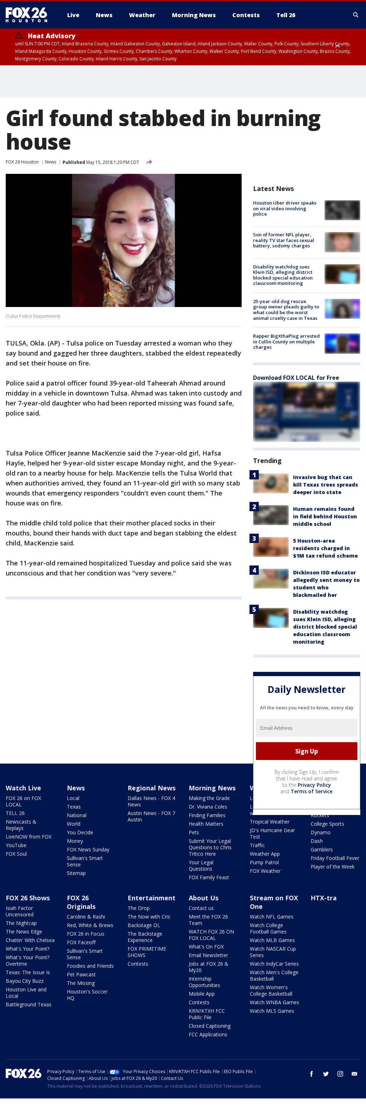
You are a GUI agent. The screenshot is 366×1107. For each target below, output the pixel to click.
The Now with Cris (149, 916)
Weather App (265, 853)
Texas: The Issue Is (28, 972)
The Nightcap (21, 923)
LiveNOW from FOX (28, 836)
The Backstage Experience (145, 937)
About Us (203, 898)
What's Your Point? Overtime (27, 960)
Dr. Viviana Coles (208, 806)
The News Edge (24, 931)
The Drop (139, 908)
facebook (311, 1074)
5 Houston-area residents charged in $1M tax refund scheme (325, 548)
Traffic (257, 845)
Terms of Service (311, 791)
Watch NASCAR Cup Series (273, 951)
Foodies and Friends (90, 965)
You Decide (80, 832)
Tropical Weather (270, 821)
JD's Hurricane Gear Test (272, 833)
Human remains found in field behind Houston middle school (325, 516)
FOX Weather (265, 870)
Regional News (151, 788)
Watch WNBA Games (274, 1002)
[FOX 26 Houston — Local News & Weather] (29, 15)
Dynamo (321, 832)
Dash (317, 840)
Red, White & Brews (90, 925)
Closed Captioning (210, 1025)
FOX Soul (16, 853)
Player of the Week (333, 866)
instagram (340, 1074)
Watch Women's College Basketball (271, 990)
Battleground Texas (28, 1004)
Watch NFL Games (271, 916)
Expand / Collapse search (356, 15)
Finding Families (207, 815)
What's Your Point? (27, 948)
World (73, 823)
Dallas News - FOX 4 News (151, 801)
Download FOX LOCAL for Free (296, 378)
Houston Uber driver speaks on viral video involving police (284, 208)
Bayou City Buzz (25, 980)
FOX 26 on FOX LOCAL (23, 801)
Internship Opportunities (204, 981)
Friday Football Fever (335, 858)
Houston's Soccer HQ (87, 994)
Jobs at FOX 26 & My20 (208, 966)
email (354, 1074)
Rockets (320, 815)
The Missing (81, 983)
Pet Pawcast (81, 974)
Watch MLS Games (272, 1010)
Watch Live (23, 788)
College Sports (327, 823)
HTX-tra (324, 898)
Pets (194, 832)
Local (73, 798)
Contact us (201, 908)
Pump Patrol (264, 862)
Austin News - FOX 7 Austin (151, 816)
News (50, 162)
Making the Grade (209, 798)
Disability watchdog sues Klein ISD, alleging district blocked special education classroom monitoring (283, 275)
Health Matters (206, 823)
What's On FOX (206, 946)
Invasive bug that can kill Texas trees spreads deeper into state (325, 484)
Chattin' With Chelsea (30, 940)
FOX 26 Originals (81, 902)
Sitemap (76, 873)
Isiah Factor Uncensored (20, 911)
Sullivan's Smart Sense (85, 861)
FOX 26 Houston (22, 162)
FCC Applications (208, 1034)
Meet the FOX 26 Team (208, 919)
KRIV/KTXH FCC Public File (207, 1014)
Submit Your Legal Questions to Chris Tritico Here (210, 847)
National (76, 815)
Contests (138, 963)
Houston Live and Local (26, 992)
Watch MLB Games (272, 940)
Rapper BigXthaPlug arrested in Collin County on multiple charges (286, 341)
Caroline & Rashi (86, 916)
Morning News (212, 788)
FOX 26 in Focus (85, 933)
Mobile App (202, 993)
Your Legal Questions (201, 865)
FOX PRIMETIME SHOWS (147, 951)
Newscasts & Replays (21, 824)
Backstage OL (144, 925)
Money (75, 840)
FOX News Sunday (88, 849)
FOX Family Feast (209, 877)
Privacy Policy (314, 784)
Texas (74, 806)
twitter (326, 1074)
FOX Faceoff (81, 942)
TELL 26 (15, 813)
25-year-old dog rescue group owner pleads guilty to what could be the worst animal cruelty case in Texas (286, 309)
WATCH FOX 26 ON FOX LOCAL (211, 934)
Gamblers (322, 849)
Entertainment (151, 898)
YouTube (16, 845)
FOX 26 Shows (28, 898)
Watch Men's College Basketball (274, 975)
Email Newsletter (208, 955)
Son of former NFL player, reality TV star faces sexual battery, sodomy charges (283, 240)
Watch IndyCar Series (274, 963)
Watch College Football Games (268, 928)
